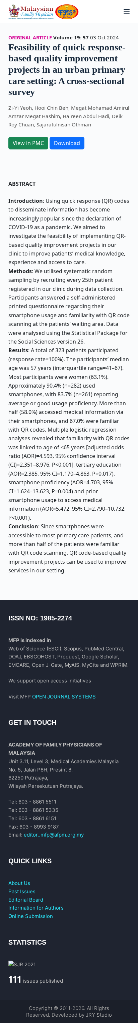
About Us (19, 883)
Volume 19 (66, 37)
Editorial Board (25, 900)
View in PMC (28, 143)
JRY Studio (99, 1015)
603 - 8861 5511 (37, 802)
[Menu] (127, 12)
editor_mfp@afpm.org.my (54, 835)
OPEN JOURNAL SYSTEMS (64, 696)
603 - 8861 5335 (38, 810)
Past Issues (22, 891)
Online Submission (30, 916)
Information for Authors (36, 908)
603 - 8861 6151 (37, 818)
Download (67, 143)
